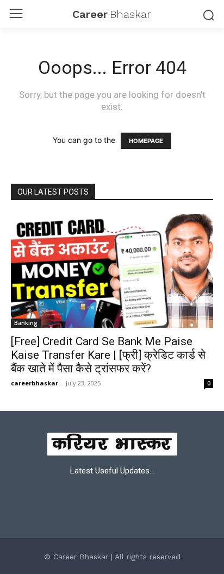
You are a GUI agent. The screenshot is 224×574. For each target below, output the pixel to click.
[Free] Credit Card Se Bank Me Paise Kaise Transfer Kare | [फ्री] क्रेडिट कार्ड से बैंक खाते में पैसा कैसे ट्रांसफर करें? (108, 355)
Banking (26, 323)
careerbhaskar (34, 383)
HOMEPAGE (146, 141)
